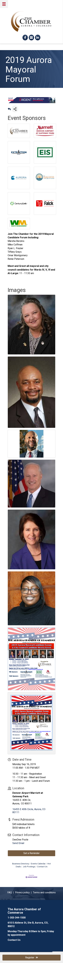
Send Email (18, 843)
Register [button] (29, 957)
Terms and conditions (44, 892)
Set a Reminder (31, 853)
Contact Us (42, 866)
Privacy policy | (24, 892)
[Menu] (4, 4)
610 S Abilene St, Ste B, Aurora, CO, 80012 (28, 924)
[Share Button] (14, 108)
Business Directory (20, 863)
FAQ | (11, 892)
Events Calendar (38, 863)
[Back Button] (9, 109)
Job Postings (29, 866)
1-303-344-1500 (17, 918)
